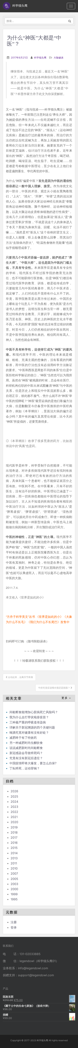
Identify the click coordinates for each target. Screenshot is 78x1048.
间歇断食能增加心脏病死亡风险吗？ (33, 712)
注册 (14, 922)
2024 (14, 801)
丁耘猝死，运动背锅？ (24, 768)
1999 (14, 894)
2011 (14, 863)
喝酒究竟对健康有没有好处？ (29, 732)
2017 (14, 837)
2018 (14, 832)
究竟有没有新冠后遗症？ (26, 758)
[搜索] (69, 21)
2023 (14, 807)
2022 (14, 812)
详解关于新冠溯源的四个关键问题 (32, 727)
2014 (14, 853)
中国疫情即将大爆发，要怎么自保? (33, 763)
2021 (14, 817)
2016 (14, 843)
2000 (14, 889)
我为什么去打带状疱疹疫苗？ (29, 717)
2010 (14, 868)
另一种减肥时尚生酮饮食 (26, 743)
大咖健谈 (58, 57)
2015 (14, 848)
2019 (14, 827)
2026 (14, 791)
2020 (14, 822)
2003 (14, 884)
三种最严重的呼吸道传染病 (27, 722)
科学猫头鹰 (40, 57)
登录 (14, 927)
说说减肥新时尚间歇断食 (26, 748)
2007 (14, 873)
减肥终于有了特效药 (23, 737)
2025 (14, 796)
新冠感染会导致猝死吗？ (26, 753)
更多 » (66, 698)
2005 (14, 879)
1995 (14, 899)
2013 (14, 858)
